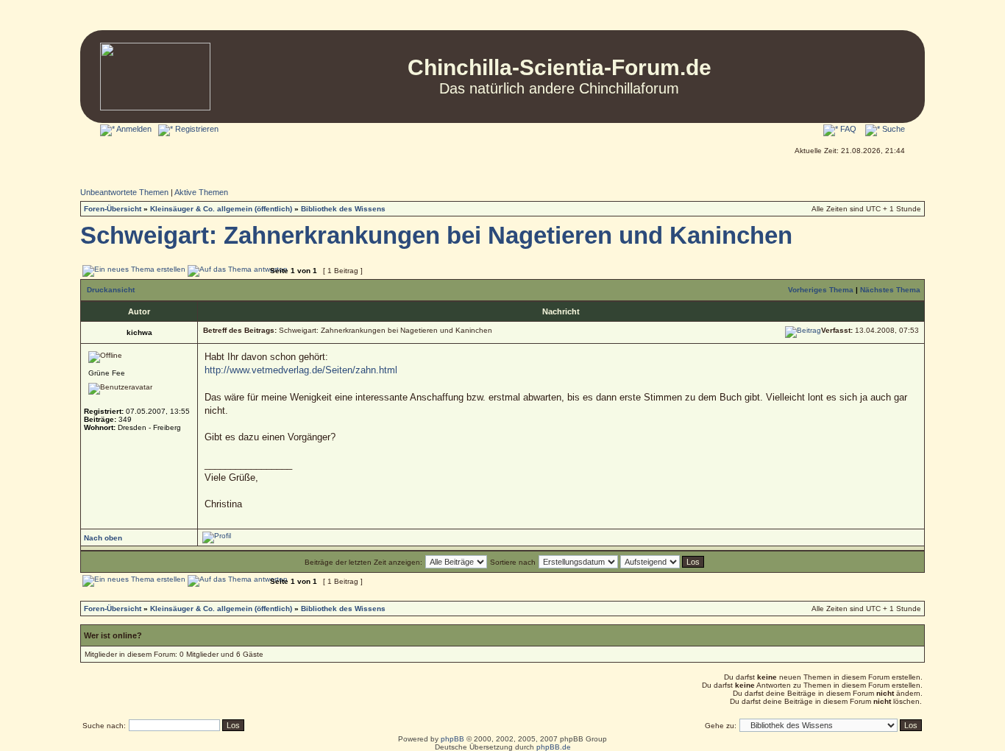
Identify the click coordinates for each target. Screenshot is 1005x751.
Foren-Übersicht (112, 209)
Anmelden (133, 128)
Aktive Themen (201, 192)
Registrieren (196, 128)
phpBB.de (553, 747)
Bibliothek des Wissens (343, 209)
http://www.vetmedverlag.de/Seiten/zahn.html (301, 370)
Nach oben (103, 538)
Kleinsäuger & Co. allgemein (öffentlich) (221, 209)
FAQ (847, 128)
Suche (892, 128)
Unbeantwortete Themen (124, 192)
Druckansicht (111, 290)
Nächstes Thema (890, 290)
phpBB (452, 739)
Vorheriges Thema (820, 290)
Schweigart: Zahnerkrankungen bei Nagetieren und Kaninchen (436, 235)
